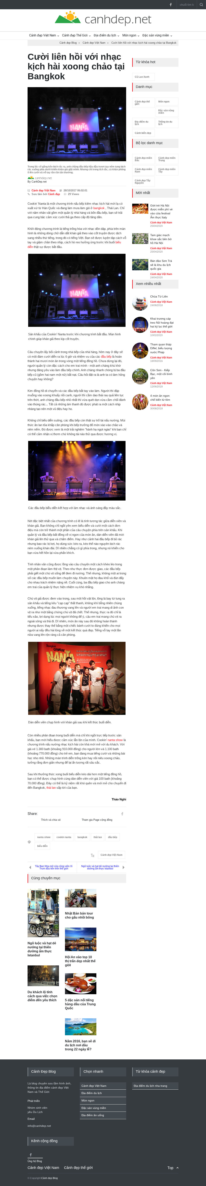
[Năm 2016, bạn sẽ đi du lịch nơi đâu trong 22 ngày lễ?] (80, 1026)
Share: (33, 813)
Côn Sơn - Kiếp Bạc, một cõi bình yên (161, 374)
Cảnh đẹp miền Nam (143, 170)
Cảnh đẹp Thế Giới (75, 35)
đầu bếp (106, 356)
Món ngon (129, 35)
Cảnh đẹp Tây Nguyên (142, 181)
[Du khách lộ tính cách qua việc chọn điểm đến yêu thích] (43, 975)
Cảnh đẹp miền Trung (166, 159)
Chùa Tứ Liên (159, 296)
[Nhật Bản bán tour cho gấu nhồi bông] (80, 898)
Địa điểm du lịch (105, 35)
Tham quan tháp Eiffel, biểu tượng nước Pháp (161, 348)
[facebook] (171, 5)
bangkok (99, 208)
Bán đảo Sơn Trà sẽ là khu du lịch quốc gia (161, 264)
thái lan (51, 787)
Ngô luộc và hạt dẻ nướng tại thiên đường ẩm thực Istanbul (100, 867)
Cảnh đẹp (54, 194)
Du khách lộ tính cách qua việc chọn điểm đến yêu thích (42, 996)
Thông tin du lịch (165, 123)
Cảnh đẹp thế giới (142, 102)
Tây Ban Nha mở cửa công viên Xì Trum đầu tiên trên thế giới (53, 867)
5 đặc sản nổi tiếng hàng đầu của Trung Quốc (80, 1004)
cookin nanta (64, 837)
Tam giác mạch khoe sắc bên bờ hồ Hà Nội (161, 239)
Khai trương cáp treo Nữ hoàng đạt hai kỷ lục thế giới (162, 322)
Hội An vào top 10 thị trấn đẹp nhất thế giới (80, 961)
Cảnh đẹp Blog (49, 1178)
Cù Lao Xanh (142, 76)
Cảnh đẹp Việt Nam (42, 35)
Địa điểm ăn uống (92, 1115)
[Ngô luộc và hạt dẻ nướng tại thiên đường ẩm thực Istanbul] (43, 913)
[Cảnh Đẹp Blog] (103, 25)
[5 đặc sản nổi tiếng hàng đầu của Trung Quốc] (80, 983)
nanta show (115, 740)
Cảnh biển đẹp (143, 133)
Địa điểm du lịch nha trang (150, 1085)
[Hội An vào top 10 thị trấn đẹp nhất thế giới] (80, 939)
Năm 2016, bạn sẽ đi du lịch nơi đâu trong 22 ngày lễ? (80, 1045)
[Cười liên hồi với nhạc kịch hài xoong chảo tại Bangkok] (77, 124)
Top (170, 1168)
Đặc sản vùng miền (155, 35)
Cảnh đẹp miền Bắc (143, 159)
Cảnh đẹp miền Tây (166, 170)
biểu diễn (42, 846)
